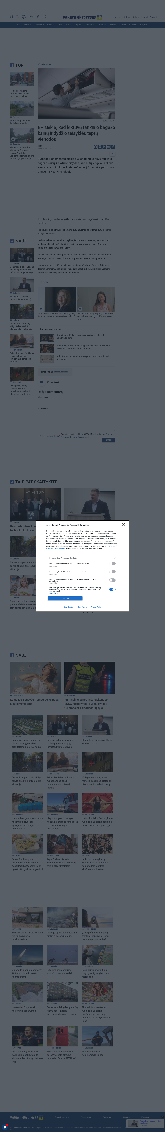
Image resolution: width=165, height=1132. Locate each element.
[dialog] (82, 566)
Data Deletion (69, 607)
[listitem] (82, 558)
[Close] (124, 525)
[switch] (112, 563)
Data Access (82, 607)
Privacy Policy (96, 607)
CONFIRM (65, 598)
